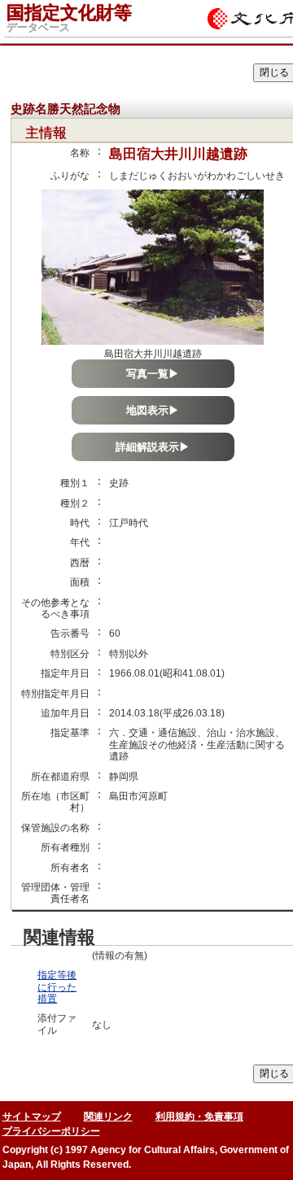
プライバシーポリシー (51, 1131)
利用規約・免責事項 (199, 1116)
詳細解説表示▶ (153, 447)
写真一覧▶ (152, 374)
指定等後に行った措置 (57, 986)
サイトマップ (31, 1116)
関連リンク (108, 1116)
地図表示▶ (152, 410)
